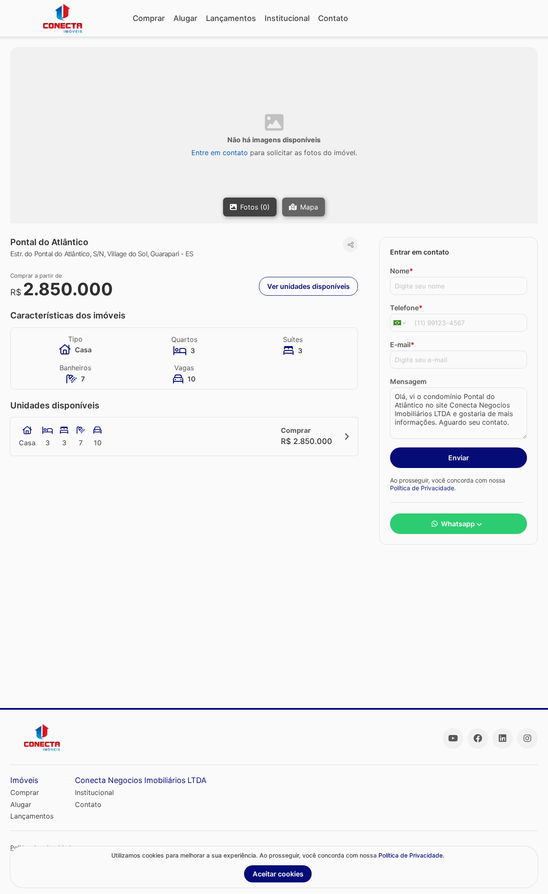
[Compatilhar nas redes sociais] (350, 244)
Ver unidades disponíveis (308, 286)
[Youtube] (453, 738)
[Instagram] (527, 738)
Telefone (406, 307)
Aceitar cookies (278, 874)
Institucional (287, 18)
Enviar (458, 457)
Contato (333, 18)
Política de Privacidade (422, 487)
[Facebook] (478, 738)
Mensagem (408, 381)
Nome (401, 271)
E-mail (402, 344)
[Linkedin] (502, 738)
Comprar (149, 18)
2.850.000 (68, 289)
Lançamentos (231, 18)
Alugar (185, 18)
